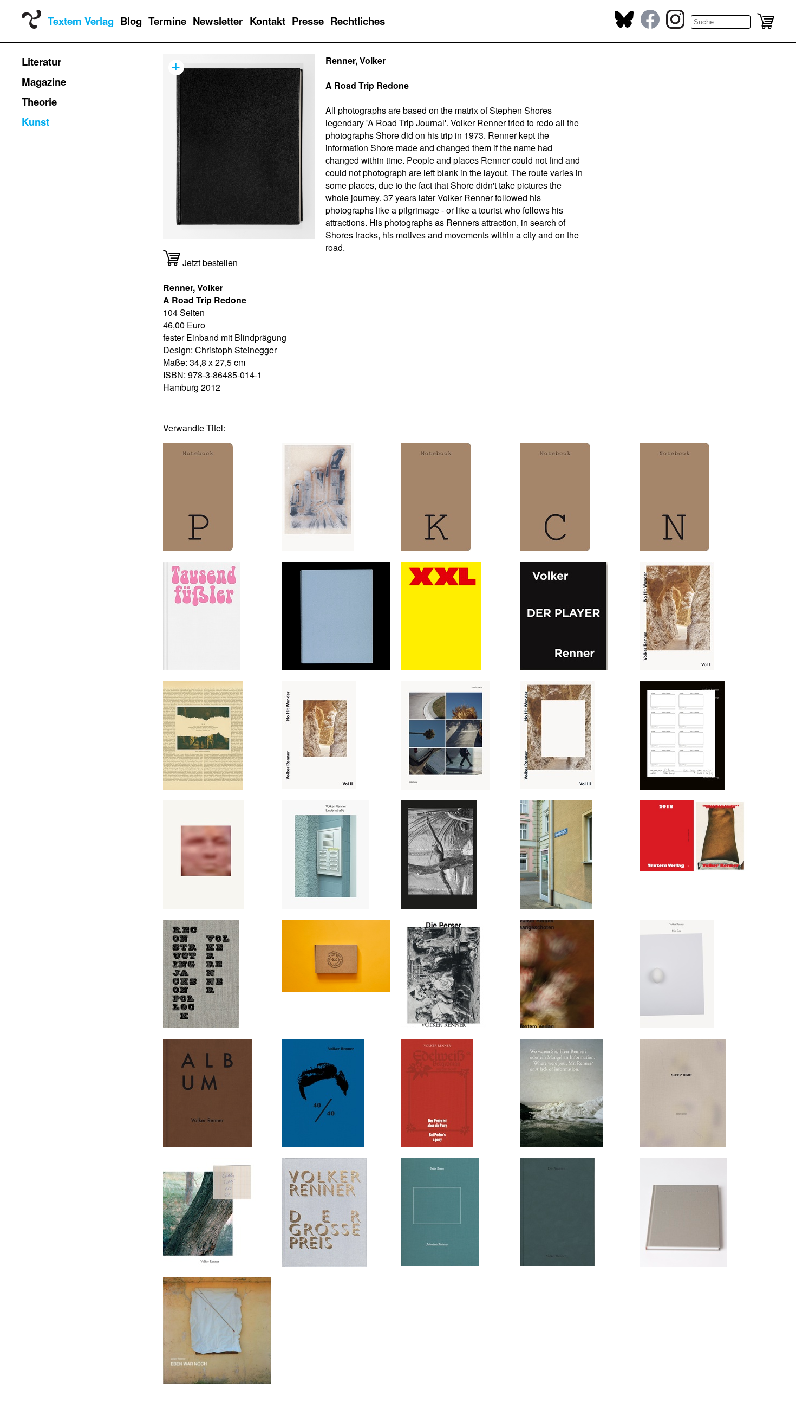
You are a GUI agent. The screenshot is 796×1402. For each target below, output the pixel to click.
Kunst (35, 121)
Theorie (39, 101)
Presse (308, 21)
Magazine (44, 81)
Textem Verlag (81, 21)
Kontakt (267, 21)
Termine (167, 21)
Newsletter (218, 21)
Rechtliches (357, 21)
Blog (131, 21)
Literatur (41, 61)
